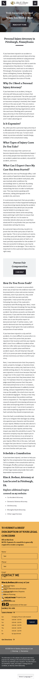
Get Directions (7, 639)
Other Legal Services (14, 514)
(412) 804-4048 (10, 598)
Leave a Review (7, 612)
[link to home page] (19, 3)
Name (4, 552)
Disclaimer (24, 651)
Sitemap (15, 651)
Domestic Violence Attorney (17, 501)
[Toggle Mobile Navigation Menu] (35, 3)
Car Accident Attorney (15, 497)
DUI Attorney (12, 506)
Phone (4, 562)
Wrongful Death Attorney (16, 510)
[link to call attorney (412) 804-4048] (4, 3)
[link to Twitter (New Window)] (7, 604)
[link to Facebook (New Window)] (3, 604)
